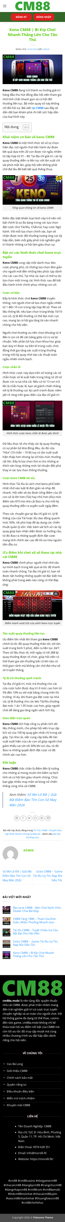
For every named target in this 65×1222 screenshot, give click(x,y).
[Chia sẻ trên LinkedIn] (48, 818)
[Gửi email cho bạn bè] (35, 818)
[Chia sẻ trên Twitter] (29, 818)
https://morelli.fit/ (41, 1159)
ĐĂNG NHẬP (43, 17)
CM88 (47, 1126)
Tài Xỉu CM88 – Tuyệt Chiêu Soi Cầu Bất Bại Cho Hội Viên (35, 932)
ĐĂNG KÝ (21, 17)
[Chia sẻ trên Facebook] (23, 818)
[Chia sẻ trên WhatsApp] (17, 818)
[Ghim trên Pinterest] (42, 818)
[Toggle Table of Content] (24, 127)
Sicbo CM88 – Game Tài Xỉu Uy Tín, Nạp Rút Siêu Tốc (47, 876)
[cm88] (32, 6)
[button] (5, 6)
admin (45, 49)
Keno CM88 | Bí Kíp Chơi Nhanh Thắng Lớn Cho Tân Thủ (33, 954)
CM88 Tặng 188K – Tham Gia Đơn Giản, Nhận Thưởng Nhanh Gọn (34, 920)
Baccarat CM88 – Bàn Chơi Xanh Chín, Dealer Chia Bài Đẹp (37, 909)
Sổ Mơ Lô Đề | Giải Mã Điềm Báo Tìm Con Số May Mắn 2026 (33, 799)
